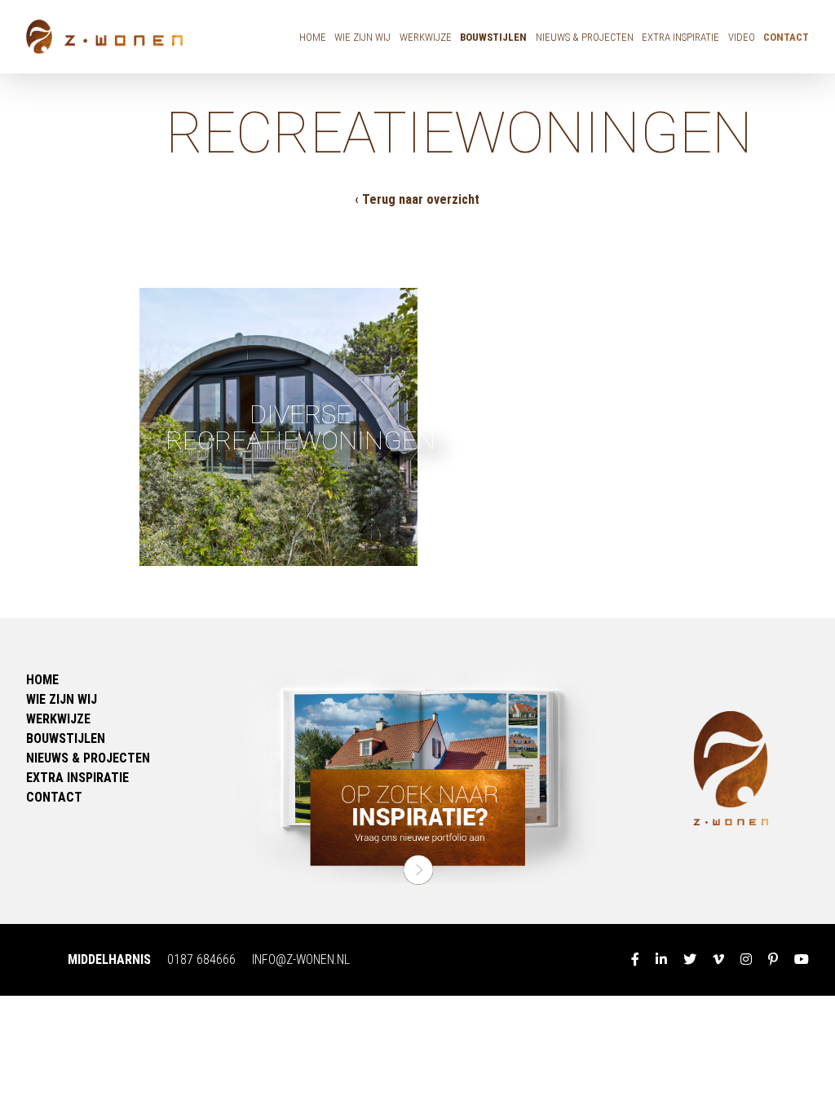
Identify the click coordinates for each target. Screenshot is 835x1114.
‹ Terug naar (417, 199)
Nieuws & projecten (585, 37)
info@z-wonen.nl (301, 959)
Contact (786, 37)
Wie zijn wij (362, 37)
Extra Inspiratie (680, 37)
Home (312, 37)
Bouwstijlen (493, 37)
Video (741, 37)
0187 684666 (201, 959)
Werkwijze (426, 37)
